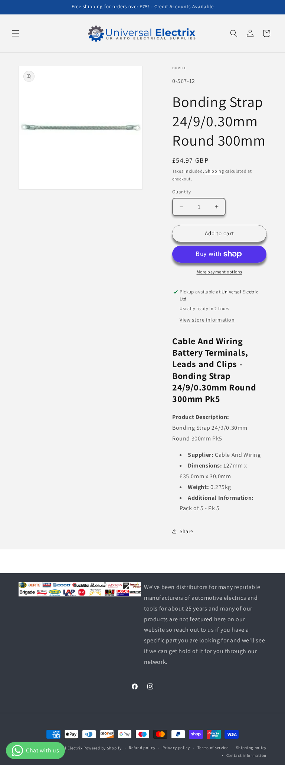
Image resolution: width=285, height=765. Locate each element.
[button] (15, 33)
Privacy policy (176, 747)
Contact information (246, 755)
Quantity (181, 192)
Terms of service (213, 747)
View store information (207, 319)
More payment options (219, 272)
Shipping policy (251, 747)
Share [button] (186, 531)
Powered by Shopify (102, 748)
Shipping (214, 171)
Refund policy (142, 747)
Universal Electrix (65, 748)
